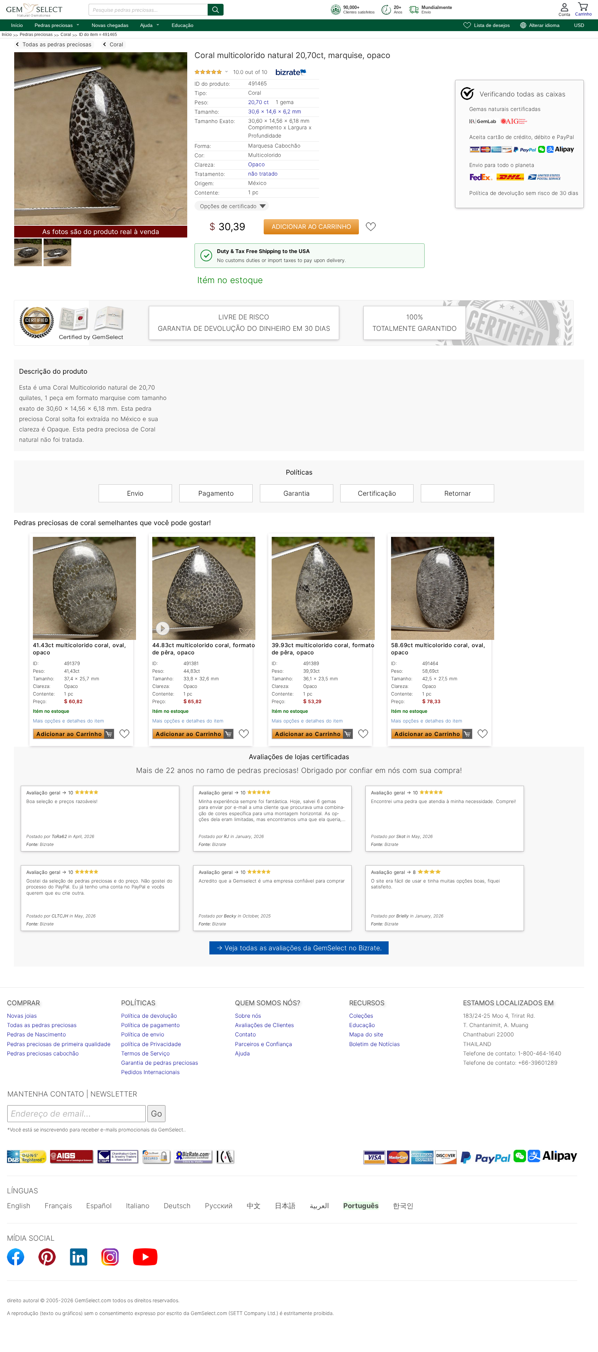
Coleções (361, 1015)
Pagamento (216, 493)
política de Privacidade (151, 1044)
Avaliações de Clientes (264, 1025)
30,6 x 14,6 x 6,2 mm (274, 111)
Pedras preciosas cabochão (43, 1053)
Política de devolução (149, 1015)
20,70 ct (259, 102)
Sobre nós (248, 1015)
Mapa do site (366, 1034)
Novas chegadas (110, 25)
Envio (135, 493)
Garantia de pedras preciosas (159, 1062)
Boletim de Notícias (374, 1044)
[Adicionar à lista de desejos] (371, 227)
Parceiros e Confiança (263, 1044)
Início (17, 25)
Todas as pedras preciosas (41, 1025)
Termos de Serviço (145, 1053)
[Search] (216, 10)
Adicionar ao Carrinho (311, 226)
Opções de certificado (228, 206)
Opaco (256, 164)
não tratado (263, 173)
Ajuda (150, 24)
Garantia (296, 493)
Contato (245, 1034)
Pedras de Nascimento (36, 1034)
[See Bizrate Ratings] (291, 72)
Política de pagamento (150, 1025)
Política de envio (142, 1034)
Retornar (457, 493)
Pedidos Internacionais (150, 1072)
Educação (182, 25)
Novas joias (22, 1015)
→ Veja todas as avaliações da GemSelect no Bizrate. (299, 948)
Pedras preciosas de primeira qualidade (58, 1044)
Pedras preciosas (57, 24)
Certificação (377, 493)
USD (579, 25)
